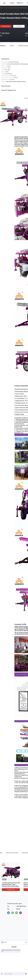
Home (1, 7)
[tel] (24, 913)
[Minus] (26, 942)
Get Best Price (6, 26)
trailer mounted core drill (12, 852)
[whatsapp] (12, 913)
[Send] (26, 973)
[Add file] (2, 973)
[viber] (20, 913)
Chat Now (18, 26)
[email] (8, 913)
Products (6, 7)
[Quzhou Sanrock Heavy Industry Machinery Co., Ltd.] (4, 2)
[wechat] (16, 913)
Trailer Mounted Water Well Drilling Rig (18, 7)
